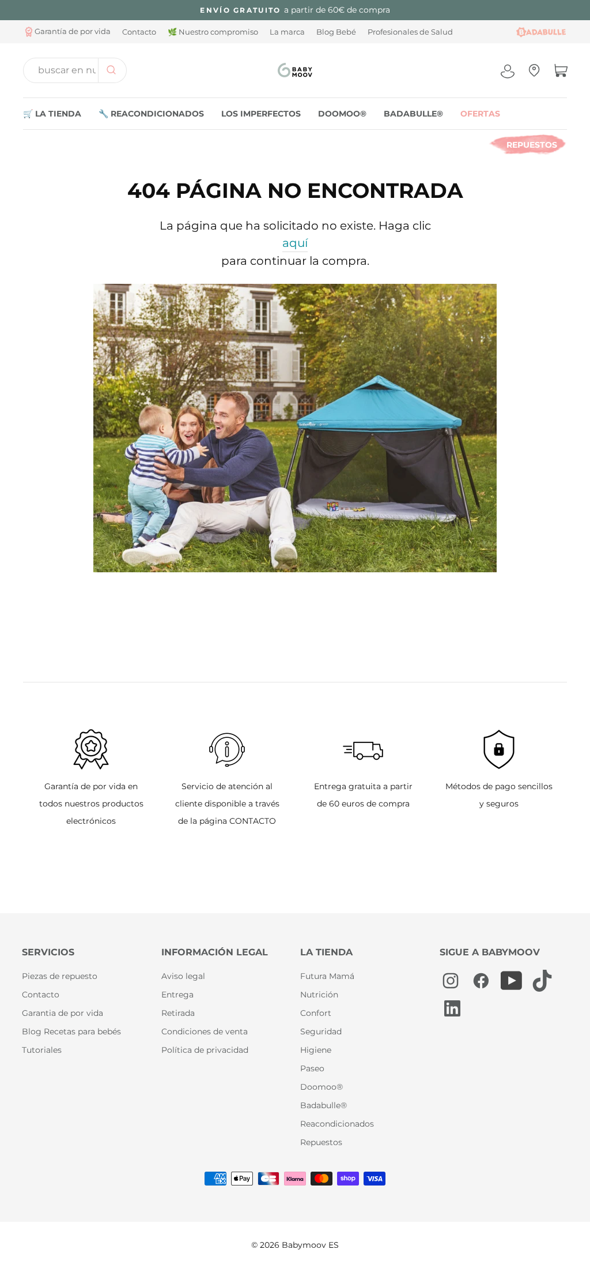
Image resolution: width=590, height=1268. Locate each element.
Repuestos (531, 145)
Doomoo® (342, 113)
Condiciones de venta (204, 1031)
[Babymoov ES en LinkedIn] (450, 1008)
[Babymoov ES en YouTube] (512, 981)
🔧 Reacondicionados (151, 113)
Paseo (312, 1068)
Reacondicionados (337, 1124)
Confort (315, 1013)
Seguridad (321, 1031)
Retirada (178, 1013)
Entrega (177, 994)
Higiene (315, 1050)
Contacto (40, 994)
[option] (295, 10)
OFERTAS (480, 113)
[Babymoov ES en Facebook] (481, 981)
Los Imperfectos (261, 113)
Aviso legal (183, 976)
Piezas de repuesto (59, 976)
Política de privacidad (204, 1050)
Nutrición (319, 994)
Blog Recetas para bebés (71, 1031)
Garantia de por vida (62, 1013)
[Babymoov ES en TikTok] (542, 981)
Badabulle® (413, 113)
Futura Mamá (327, 976)
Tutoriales (42, 1050)
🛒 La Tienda (52, 113)
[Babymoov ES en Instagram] (451, 981)
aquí (295, 243)
